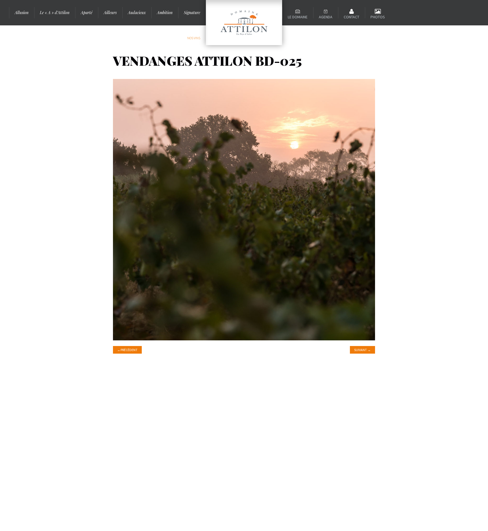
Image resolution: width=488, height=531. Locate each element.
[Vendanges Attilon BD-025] (244, 209)
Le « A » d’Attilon (54, 12)
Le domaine (298, 16)
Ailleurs (110, 12)
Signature (192, 12)
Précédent (127, 350)
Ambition (165, 12)
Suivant (362, 350)
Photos (378, 16)
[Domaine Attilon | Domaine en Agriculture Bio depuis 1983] (244, 22)
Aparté (86, 12)
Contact (351, 16)
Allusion (22, 12)
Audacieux (137, 12)
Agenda (325, 16)
